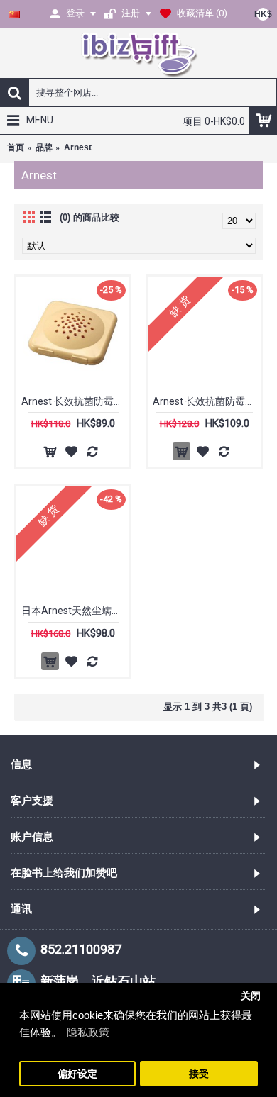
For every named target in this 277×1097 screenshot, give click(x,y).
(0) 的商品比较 (89, 217)
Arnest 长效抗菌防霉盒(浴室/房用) (207, 401)
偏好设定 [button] (77, 1074)
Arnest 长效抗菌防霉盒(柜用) (75, 401)
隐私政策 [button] (88, 1032)
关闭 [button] (251, 996)
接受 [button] (199, 1074)
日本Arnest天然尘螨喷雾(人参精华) (75, 610)
